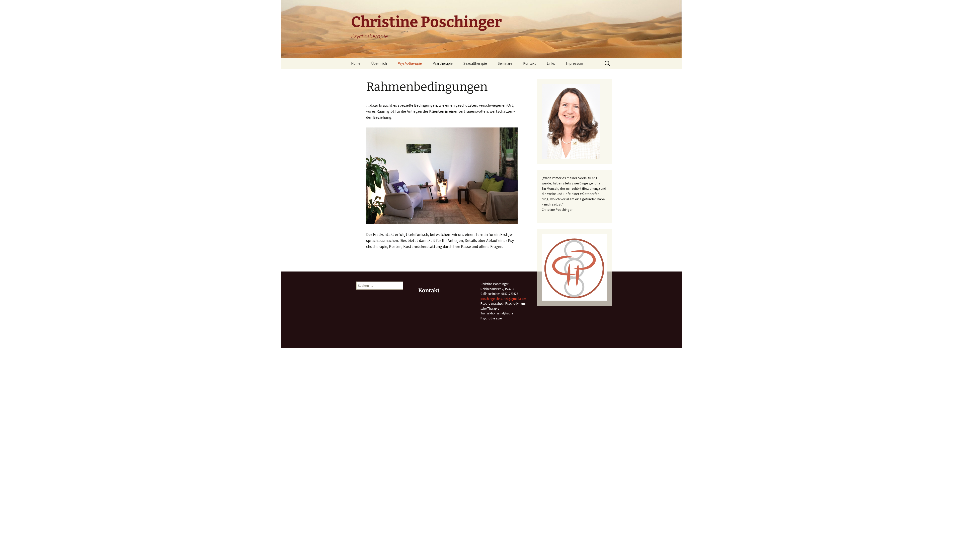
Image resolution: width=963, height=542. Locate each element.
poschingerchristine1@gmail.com (503, 299)
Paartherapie (443, 63)
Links (551, 63)
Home (355, 63)
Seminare (505, 63)
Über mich (379, 63)
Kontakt (529, 63)
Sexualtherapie (475, 63)
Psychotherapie (410, 63)
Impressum (574, 63)
